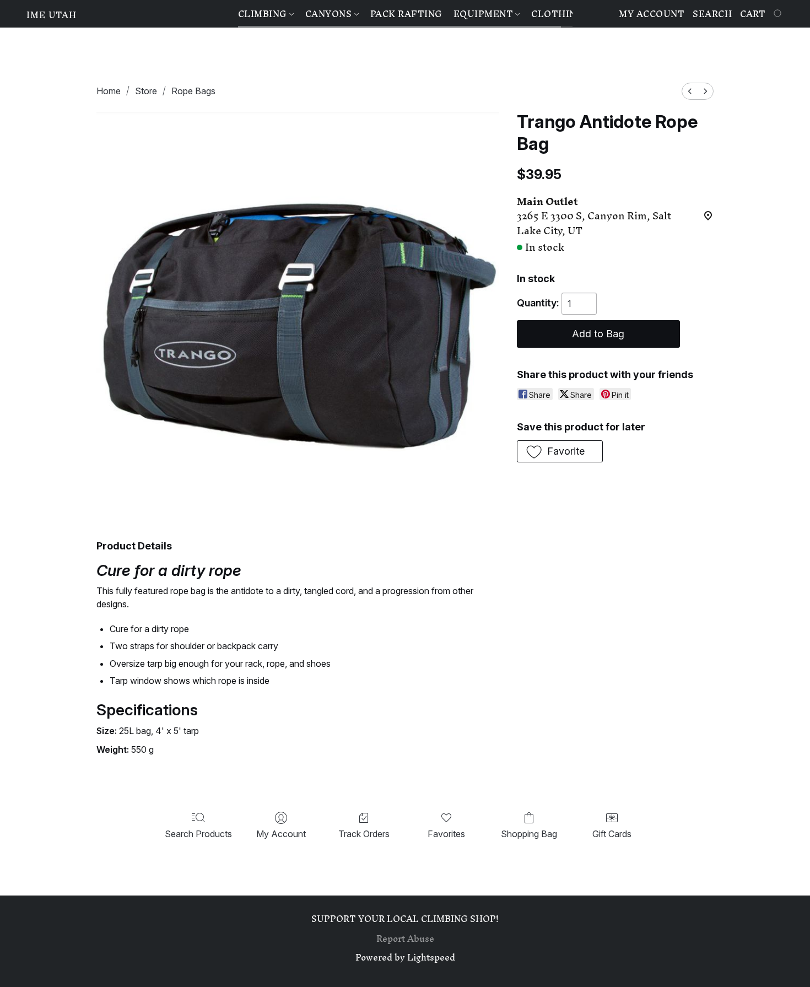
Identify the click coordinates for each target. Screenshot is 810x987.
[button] (51, 15)
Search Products (198, 833)
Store (146, 90)
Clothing (557, 13)
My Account (281, 833)
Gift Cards (611, 833)
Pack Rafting (406, 13)
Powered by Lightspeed (405, 957)
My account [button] (651, 14)
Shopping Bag (529, 833)
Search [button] (712, 14)
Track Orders (364, 833)
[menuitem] (690, 91)
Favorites (446, 833)
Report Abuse (405, 938)
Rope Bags (193, 90)
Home (108, 90)
